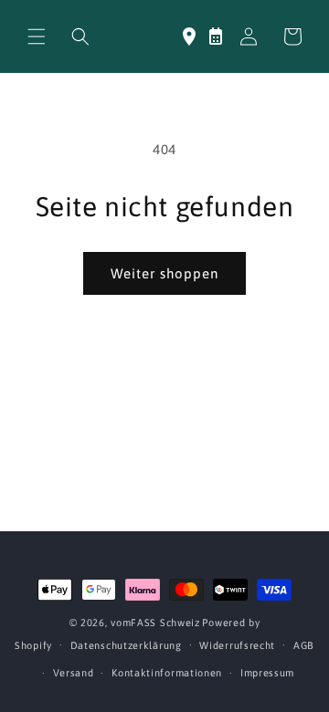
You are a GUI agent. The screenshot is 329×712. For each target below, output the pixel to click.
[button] (36, 36)
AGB (303, 645)
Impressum (267, 672)
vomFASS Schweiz (155, 622)
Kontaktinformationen (166, 672)
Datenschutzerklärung (126, 645)
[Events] (216, 36)
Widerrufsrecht (237, 645)
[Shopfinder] (189, 36)
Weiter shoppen (164, 273)
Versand (73, 672)
